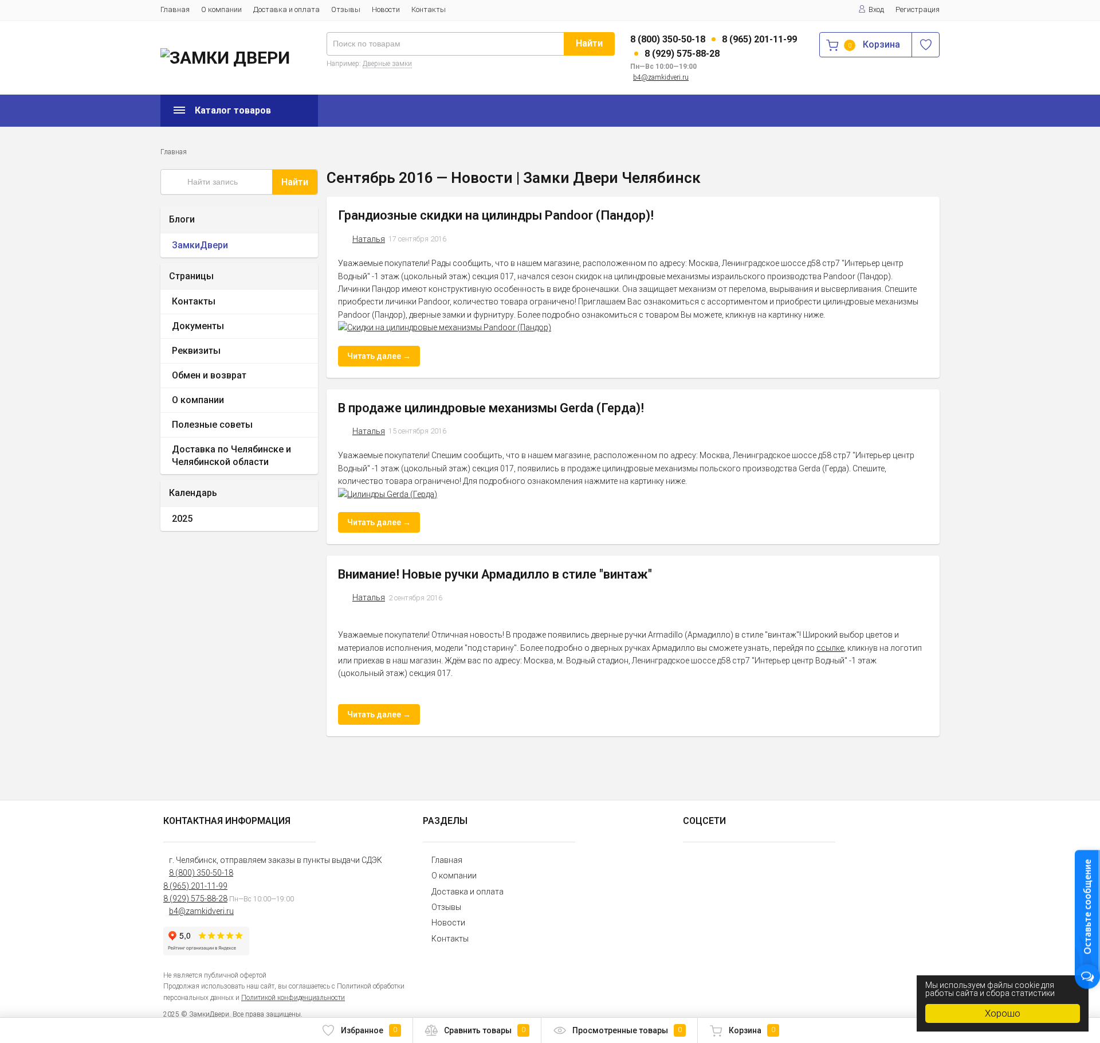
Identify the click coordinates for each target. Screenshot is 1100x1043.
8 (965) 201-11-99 (759, 39)
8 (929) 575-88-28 (682, 53)
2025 (182, 518)
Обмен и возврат (209, 375)
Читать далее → (379, 356)
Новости (386, 9)
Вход (876, 9)
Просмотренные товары (627, 1030)
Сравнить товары (484, 1030)
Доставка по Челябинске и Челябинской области (231, 455)
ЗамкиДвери (200, 245)
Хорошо (1002, 1013)
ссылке (830, 648)
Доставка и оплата (286, 9)
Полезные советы (212, 424)
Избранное (369, 1030)
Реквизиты (196, 350)
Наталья (368, 239)
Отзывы (345, 9)
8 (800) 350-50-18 (667, 39)
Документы (198, 326)
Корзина (752, 1030)
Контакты (428, 9)
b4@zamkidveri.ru (661, 77)
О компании (221, 9)
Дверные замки (387, 64)
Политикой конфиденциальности (293, 998)
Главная (175, 9)
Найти (589, 43)
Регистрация (917, 9)
